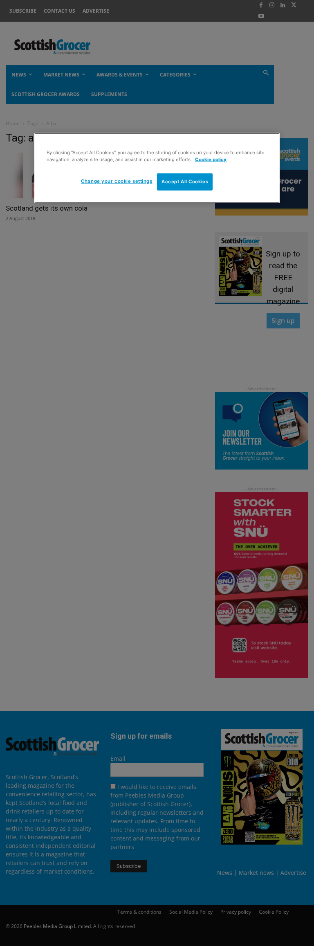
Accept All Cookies (184, 181)
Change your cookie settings (116, 181)
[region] (157, 168)
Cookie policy (211, 159)
